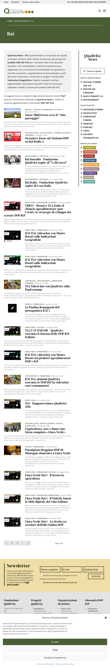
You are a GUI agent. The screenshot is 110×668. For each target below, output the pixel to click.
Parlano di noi (31, 133)
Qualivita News (92, 57)
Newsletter (15, 2)
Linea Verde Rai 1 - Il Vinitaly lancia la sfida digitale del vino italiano (48, 500)
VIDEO (86, 130)
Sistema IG (44, 156)
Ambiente (90, 147)
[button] (105, 617)
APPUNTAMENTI (91, 100)
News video (30, 203)
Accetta (55, 642)
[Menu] (104, 11)
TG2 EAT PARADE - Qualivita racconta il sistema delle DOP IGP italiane (47, 333)
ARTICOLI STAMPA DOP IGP (92, 84)
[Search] (98, 10)
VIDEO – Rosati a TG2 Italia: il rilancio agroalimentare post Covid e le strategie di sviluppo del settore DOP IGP (37, 211)
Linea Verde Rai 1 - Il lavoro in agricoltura (44, 477)
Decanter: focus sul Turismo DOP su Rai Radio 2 (47, 140)
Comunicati (30, 281)
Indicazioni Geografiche (93, 610)
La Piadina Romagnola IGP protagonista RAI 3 (42, 309)
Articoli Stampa (47, 423)
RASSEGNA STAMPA (93, 109)
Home (6, 2)
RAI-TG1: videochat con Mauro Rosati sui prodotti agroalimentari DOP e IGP (47, 358)
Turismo (89, 181)
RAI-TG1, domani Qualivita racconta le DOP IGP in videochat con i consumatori (47, 382)
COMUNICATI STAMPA (89, 118)
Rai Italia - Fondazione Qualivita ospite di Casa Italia (46, 184)
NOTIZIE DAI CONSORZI (89, 91)
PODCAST (88, 127)
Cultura (57, 110)
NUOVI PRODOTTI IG (93, 96)
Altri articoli (46, 133)
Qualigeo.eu (39, 609)
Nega (55, 650)
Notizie (28, 110)
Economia (29, 135)
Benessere (90, 152)
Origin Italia (66, 609)
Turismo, (58, 133)
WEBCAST (88, 123)
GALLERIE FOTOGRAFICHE (91, 136)
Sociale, (59, 423)
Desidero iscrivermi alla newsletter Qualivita (60, 582)
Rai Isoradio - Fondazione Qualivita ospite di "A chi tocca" (46, 161)
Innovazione (53, 495)
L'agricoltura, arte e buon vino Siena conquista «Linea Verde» (45, 430)
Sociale (89, 177)
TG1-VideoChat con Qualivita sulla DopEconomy (47, 288)
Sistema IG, (38, 110)
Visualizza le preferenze (55, 657)
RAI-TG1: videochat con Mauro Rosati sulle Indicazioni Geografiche (45, 236)
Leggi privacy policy (18, 583)
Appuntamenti (31, 156)
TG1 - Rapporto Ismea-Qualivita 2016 (46, 405)
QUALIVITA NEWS (21, 21)
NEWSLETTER (90, 113)
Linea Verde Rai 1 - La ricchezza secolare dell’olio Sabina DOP (45, 523)
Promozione (42, 230)
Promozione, (48, 110)
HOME (10, 21)
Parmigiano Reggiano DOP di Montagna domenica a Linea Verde (48, 451)
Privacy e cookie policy (45, 664)
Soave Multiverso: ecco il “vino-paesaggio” (45, 116)
